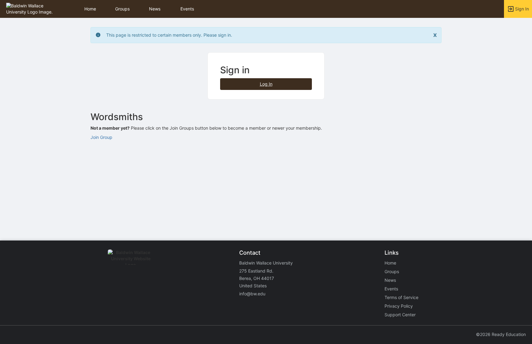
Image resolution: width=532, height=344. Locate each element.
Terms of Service (401, 297)
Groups (122, 8)
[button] (31, 8)
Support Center (400, 314)
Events (187, 8)
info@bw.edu (252, 293)
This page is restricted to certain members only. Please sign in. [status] (169, 35)
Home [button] (90, 8)
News (154, 8)
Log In (266, 84)
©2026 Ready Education (501, 334)
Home (390, 262)
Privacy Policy (399, 306)
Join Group (101, 137)
